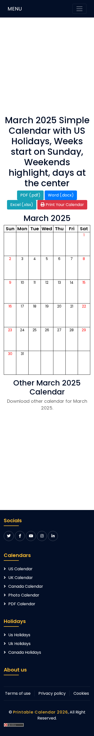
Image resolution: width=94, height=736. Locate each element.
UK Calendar (20, 577)
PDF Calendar (21, 604)
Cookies (81, 693)
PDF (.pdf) (30, 195)
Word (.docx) (61, 195)
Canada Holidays (24, 652)
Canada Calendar (25, 586)
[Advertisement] (47, 68)
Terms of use (18, 693)
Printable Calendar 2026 (40, 712)
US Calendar (20, 569)
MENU (15, 8)
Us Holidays (19, 635)
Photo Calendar (23, 595)
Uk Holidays (19, 643)
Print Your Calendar (64, 205)
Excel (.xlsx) (21, 205)
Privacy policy (52, 693)
